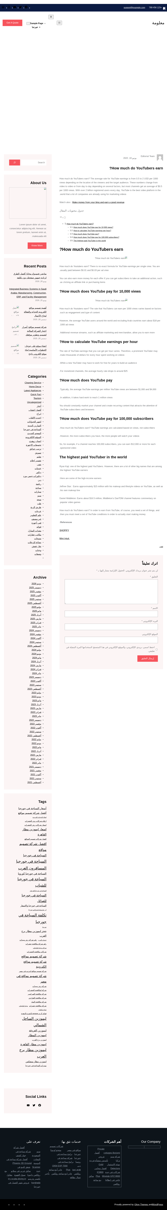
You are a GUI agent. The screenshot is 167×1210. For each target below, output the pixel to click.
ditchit (49, 1078)
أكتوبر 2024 (36, 638)
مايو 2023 (36, 700)
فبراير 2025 (36, 622)
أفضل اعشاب (35, 410)
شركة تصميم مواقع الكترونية (34, 964)
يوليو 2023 (36, 692)
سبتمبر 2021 (35, 778)
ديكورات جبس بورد (32, 476)
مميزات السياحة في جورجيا (35, 1066)
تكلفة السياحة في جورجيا (32, 918)
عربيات (38, 511)
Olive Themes (141, 1204)
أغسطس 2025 (34, 603)
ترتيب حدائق (35, 449)
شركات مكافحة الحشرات (36, 952)
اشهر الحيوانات (34, 421)
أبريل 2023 (36, 704)
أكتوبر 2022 (36, 728)
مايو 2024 (36, 658)
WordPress (157, 1204)
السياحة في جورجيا (32, 429)
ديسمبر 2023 (35, 677)
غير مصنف (36, 519)
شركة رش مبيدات (39, 986)
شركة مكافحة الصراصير (37, 994)
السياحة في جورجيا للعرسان (38, 890)
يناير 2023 (36, 716)
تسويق (38, 453)
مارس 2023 (35, 708)
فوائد (39, 527)
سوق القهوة (19, 1175)
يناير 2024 (36, 673)
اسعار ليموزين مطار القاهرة (34, 832)
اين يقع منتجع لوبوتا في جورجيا (37, 910)
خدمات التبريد (42, 940)
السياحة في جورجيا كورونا (32, 873)
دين (39, 480)
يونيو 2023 (36, 696)
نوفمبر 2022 (35, 724)
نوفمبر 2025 (35, 591)
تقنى (161, 546)
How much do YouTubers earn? (80, 224)
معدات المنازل (34, 531)
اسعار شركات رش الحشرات (35, 825)
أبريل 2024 (36, 661)
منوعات (37, 538)
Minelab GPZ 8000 (111, 1176)
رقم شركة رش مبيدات (28, 940)
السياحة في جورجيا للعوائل (34, 898)
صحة (39, 499)
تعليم (39, 457)
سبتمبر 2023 (35, 685)
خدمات (38, 468)
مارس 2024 (35, 665)
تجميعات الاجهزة (33, 445)
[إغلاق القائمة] (51, 17)
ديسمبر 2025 (35, 587)
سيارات (37, 492)
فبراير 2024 (36, 669)
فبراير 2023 (36, 712)
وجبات (38, 550)
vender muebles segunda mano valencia (32, 1082)
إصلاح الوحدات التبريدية (39, 817)
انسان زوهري (35, 441)
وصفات (37, 554)
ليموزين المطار (37, 1035)
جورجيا (35, 27)
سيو (39, 495)
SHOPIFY (64, 530)
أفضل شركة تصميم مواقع (32, 813)
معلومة (158, 22)
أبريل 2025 (36, 615)
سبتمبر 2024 (35, 642)
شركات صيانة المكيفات (39, 948)
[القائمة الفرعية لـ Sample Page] (28, 23)
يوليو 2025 (36, 607)
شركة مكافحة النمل (38, 1002)
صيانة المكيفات (23, 1006)
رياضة (38, 484)
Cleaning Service (33, 382)
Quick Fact (36, 394)
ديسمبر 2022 (35, 720)
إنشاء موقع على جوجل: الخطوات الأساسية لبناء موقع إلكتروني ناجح (35, 350)
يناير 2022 (36, 763)
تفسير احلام (35, 460)
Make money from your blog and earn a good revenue (98, 202)
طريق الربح (36, 507)
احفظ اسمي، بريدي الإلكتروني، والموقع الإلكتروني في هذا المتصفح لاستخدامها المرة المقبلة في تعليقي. (110, 649)
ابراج (39, 414)
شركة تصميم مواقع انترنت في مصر (32, 971)
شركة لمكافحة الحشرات (37, 990)
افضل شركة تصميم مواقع (32, 847)
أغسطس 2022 (34, 735)
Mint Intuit (64, 538)
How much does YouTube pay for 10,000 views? (93, 227)
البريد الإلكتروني (150, 621)
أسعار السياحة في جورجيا (32, 808)
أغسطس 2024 (34, 646)
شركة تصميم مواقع (33, 956)
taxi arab (76, 1170)
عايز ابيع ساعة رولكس (61, 1173)
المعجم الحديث (34, 433)
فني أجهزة (36, 523)
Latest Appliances (32, 390)
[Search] (14, 163)
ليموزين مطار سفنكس (36, 1061)
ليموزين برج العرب (39, 1040)
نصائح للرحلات (34, 542)
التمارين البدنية (34, 425)
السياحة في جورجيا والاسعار (33, 905)
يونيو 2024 (36, 654)
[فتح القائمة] (59, 23)
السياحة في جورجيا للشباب (31, 882)
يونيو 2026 (36, 583)
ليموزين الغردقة (37, 1030)
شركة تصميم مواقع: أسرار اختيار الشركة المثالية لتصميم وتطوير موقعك (34, 331)
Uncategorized (34, 402)
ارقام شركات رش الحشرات (35, 821)
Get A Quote (12, 22)
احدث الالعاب (35, 418)
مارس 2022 (35, 755)
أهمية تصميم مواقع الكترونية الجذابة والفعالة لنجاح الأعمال (35, 312)
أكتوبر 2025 (36, 595)
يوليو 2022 (36, 739)
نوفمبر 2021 (35, 770)
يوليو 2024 (36, 650)
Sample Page (36, 23)
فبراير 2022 (36, 759)
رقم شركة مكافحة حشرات (36, 944)
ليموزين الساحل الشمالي (34, 1022)
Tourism (37, 398)
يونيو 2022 (36, 743)
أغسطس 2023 (34, 689)
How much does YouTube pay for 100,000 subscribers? (96, 237)
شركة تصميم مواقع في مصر (31, 978)
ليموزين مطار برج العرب (32, 1053)
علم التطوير (35, 515)
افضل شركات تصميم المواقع (35, 839)
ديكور (38, 472)
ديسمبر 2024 (35, 630)
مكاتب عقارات (34, 534)
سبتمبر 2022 (35, 731)
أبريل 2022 (36, 751)
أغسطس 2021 (34, 782)
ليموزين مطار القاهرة (33, 1044)
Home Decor (35, 386)
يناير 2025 (36, 626)
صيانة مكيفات (42, 1009)
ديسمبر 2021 (35, 767)
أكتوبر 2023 (36, 681)
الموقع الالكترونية (33, 437)
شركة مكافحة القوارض (37, 998)
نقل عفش (36, 546)
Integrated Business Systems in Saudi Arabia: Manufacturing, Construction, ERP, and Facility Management (27, 293)
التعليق (154, 576)
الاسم (154, 608)
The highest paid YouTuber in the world (89, 241)
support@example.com (134, 7)
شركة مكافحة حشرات (37, 1006)
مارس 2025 (35, 619)
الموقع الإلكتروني (150, 634)
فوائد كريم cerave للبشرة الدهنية (33, 1013)
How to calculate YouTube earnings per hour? (92, 231)
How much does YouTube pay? (86, 234)
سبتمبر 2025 (35, 599)
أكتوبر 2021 (36, 774)
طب (39, 503)
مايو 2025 (36, 611)
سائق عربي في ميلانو (21, 1171)
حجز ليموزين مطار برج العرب (33, 933)
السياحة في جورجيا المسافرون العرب (31, 864)
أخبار (39, 406)
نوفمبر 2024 (35, 634)
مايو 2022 (36, 747)
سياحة (38, 488)
